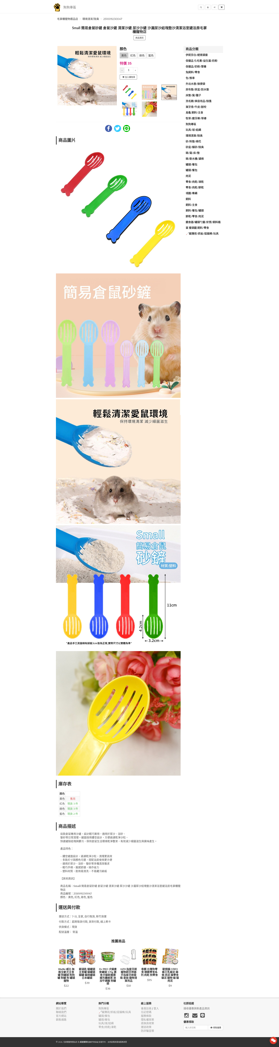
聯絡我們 (61, 1012)
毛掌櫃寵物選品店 (67, 19)
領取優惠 (217, 1027)
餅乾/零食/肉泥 (195, 216)
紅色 (133, 55)
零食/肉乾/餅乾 (195, 187)
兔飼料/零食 (193, 72)
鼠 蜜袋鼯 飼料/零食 (197, 228)
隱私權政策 (147, 1019)
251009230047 (112, 19)
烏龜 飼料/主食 (194, 112)
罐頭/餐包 (191, 164)
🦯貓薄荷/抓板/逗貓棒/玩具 (202, 234)
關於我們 (61, 1008)
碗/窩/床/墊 (193, 153)
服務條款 (146, 1016)
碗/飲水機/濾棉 (195, 159)
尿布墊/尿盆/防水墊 (197, 89)
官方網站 (61, 1016)
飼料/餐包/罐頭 (195, 210)
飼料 (188, 199)
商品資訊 (139, 37)
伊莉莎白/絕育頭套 (197, 55)
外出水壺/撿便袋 (195, 84)
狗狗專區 (69, 7)
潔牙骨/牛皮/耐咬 (196, 107)
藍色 (151, 55)
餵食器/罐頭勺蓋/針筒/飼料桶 (203, 222)
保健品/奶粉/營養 (196, 66)
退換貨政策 (147, 1023)
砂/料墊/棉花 (193, 141)
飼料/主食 (191, 205)
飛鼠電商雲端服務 (116, 1042)
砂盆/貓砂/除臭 (195, 147)
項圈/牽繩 (191, 193)
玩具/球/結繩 (193, 130)
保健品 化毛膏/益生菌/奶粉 (201, 61)
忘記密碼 (146, 1012)
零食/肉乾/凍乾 (195, 182)
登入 (156, 1008)
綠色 (142, 55)
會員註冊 (146, 1008)
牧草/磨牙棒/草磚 (196, 118)
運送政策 (146, 1027)
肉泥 (188, 176)
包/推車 (190, 78)
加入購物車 (130, 77)
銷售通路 (61, 1019)
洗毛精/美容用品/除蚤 (199, 101)
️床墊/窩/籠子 (193, 95)
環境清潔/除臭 (90, 19)
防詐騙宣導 (147, 1030)
